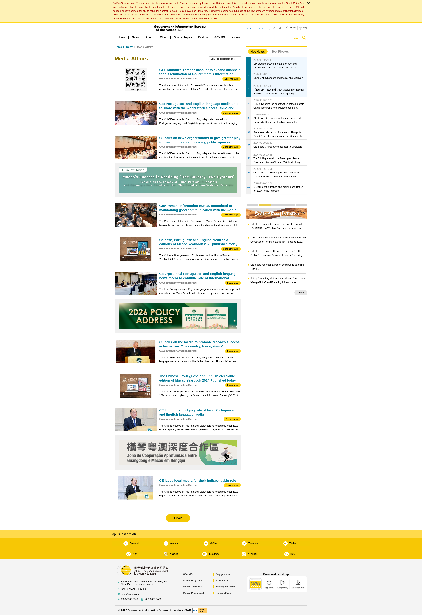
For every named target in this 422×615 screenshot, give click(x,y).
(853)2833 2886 (129, 599)
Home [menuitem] (121, 37)
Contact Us (222, 580)
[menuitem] (135, 37)
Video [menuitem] (163, 37)
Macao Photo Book (194, 593)
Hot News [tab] (257, 51)
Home (118, 47)
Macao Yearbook (192, 586)
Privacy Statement (226, 586)
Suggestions (223, 574)
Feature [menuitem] (203, 37)
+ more (301, 292)
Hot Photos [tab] (280, 51)
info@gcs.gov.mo (131, 594)
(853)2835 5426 (153, 599)
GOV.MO (188, 574)
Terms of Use (223, 593)
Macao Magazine (192, 580)
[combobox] (225, 59)
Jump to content (255, 28)
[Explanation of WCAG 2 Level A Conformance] (199, 610)
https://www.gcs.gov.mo (133, 589)
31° (293, 28)
